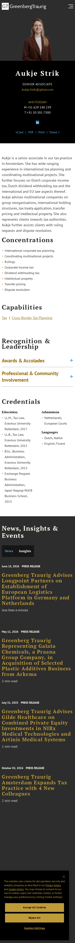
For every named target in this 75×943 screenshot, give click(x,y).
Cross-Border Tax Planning (32, 318)
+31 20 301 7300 (39, 112)
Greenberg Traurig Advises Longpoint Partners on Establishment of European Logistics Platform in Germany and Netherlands (37, 589)
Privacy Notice (53, 885)
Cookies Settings (34, 928)
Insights (25, 551)
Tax (4, 318)
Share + (54, 132)
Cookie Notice (16, 889)
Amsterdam (37, 102)
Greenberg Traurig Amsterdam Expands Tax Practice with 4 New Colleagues (34, 785)
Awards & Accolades (23, 360)
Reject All (35, 917)
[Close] (64, 876)
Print (41, 132)
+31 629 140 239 (39, 107)
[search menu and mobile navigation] (71, 6)
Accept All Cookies (34, 907)
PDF (31, 132)
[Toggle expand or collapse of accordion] (71, 360)
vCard (19, 132)
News (9, 551)
